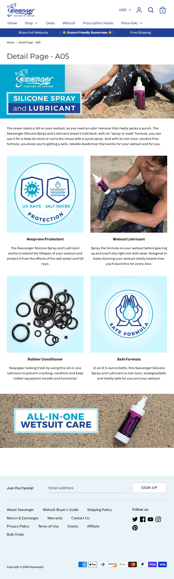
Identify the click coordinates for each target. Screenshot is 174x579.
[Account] (139, 8)
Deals (50, 23)
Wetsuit (69, 23)
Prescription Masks (98, 23)
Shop (29, 23)
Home (12, 23)
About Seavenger (20, 509)
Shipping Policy (99, 509)
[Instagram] (158, 519)
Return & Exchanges (23, 518)
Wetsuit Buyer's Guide (60, 509)
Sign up (149, 487)
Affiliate (93, 526)
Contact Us (80, 518)
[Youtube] (151, 519)
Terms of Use (48, 526)
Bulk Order (15, 534)
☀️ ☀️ (87, 32)
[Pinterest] (135, 527)
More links (130, 23)
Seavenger (37, 567)
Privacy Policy (18, 526)
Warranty (55, 518)
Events (73, 526)
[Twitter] (135, 519)
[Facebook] (143, 519)
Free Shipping (140, 32)
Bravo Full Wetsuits (33, 32)
